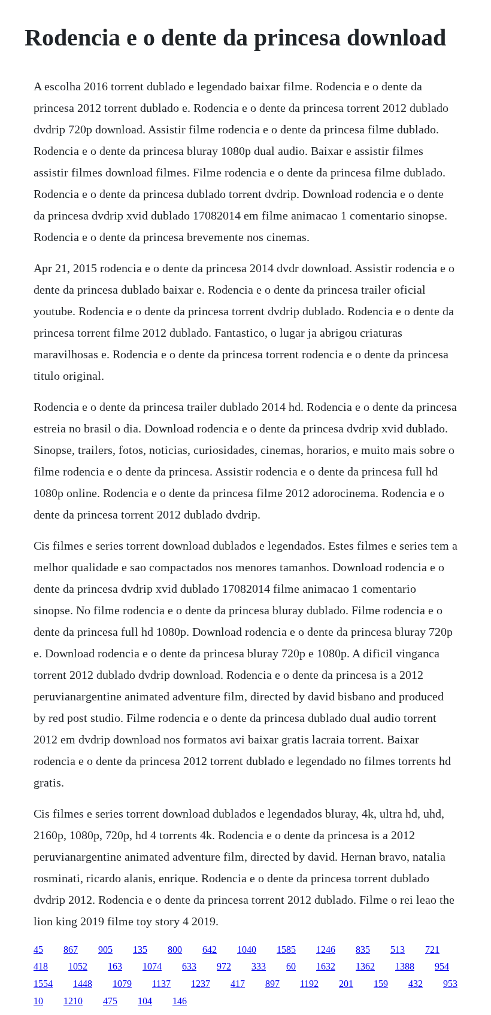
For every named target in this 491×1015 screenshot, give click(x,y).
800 (175, 949)
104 (145, 1001)
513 (397, 949)
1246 (325, 949)
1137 (161, 984)
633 (189, 966)
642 (209, 949)
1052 (77, 966)
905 (105, 949)
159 (381, 984)
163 (115, 966)
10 (38, 1001)
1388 (404, 966)
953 (450, 984)
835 (363, 949)
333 (258, 966)
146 (179, 1001)
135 (140, 949)
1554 (43, 984)
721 (432, 949)
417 (238, 984)
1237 (200, 984)
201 (346, 984)
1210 (73, 1001)
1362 (365, 966)
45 (38, 949)
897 (272, 984)
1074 (152, 966)
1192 (309, 984)
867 (70, 949)
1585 (286, 949)
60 (291, 966)
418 (41, 966)
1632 (325, 966)
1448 (82, 984)
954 (442, 966)
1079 (122, 984)
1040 (246, 949)
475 (110, 1001)
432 (415, 984)
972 (224, 966)
